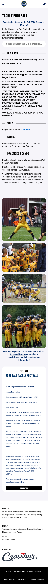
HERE (32, 471)
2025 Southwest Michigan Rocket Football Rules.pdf (27, 44)
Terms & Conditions (37, 579)
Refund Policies (9, 579)
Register (24, 488)
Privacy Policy (22, 579)
